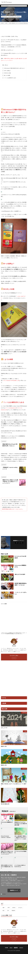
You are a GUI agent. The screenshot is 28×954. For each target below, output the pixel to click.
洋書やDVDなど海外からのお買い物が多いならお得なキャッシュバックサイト (10, 481)
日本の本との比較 (7, 72)
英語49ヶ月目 (4, 746)
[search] (25, 6)
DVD (9, 907)
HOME (2, 23)
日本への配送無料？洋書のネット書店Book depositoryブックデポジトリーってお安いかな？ (20, 838)
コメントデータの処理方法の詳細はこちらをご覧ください (14, 633)
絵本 (15, 16)
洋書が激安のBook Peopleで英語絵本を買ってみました (9, 444)
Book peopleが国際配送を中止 (20, 566)
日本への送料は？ (7, 70)
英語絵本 (18, 16)
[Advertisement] (14, 92)
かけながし (20, 907)
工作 (8, 910)
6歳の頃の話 (24, 712)
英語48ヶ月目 (4, 765)
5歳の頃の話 (24, 768)
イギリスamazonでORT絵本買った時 (11, 380)
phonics (13, 907)
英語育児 (16, 947)
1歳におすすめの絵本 (20, 574)
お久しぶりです (4, 727)
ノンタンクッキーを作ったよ (21, 593)
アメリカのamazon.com (11, 407)
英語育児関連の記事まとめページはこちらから (12, 509)
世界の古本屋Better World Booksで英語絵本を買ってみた (7, 867)
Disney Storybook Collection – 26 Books (5, 837)
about (11, 947)
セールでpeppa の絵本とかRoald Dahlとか (20, 866)
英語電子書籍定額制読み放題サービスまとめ (21, 584)
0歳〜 (4, 907)
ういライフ (18, 950)
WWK (25, 731)
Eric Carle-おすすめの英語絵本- (20, 557)
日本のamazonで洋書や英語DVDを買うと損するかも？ (14, 68)
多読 (3, 910)
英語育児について (14, 890)
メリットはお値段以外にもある (9, 77)
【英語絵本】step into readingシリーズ (9, 468)
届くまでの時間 (6, 75)
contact (21, 947)
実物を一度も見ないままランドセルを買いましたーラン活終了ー (14, 784)
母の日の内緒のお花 (5, 803)
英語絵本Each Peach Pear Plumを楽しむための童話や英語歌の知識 (21, 824)
